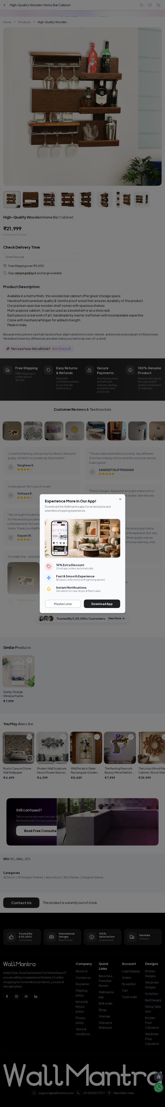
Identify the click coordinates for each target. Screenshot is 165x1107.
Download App (102, 604)
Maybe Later (63, 604)
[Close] (120, 499)
